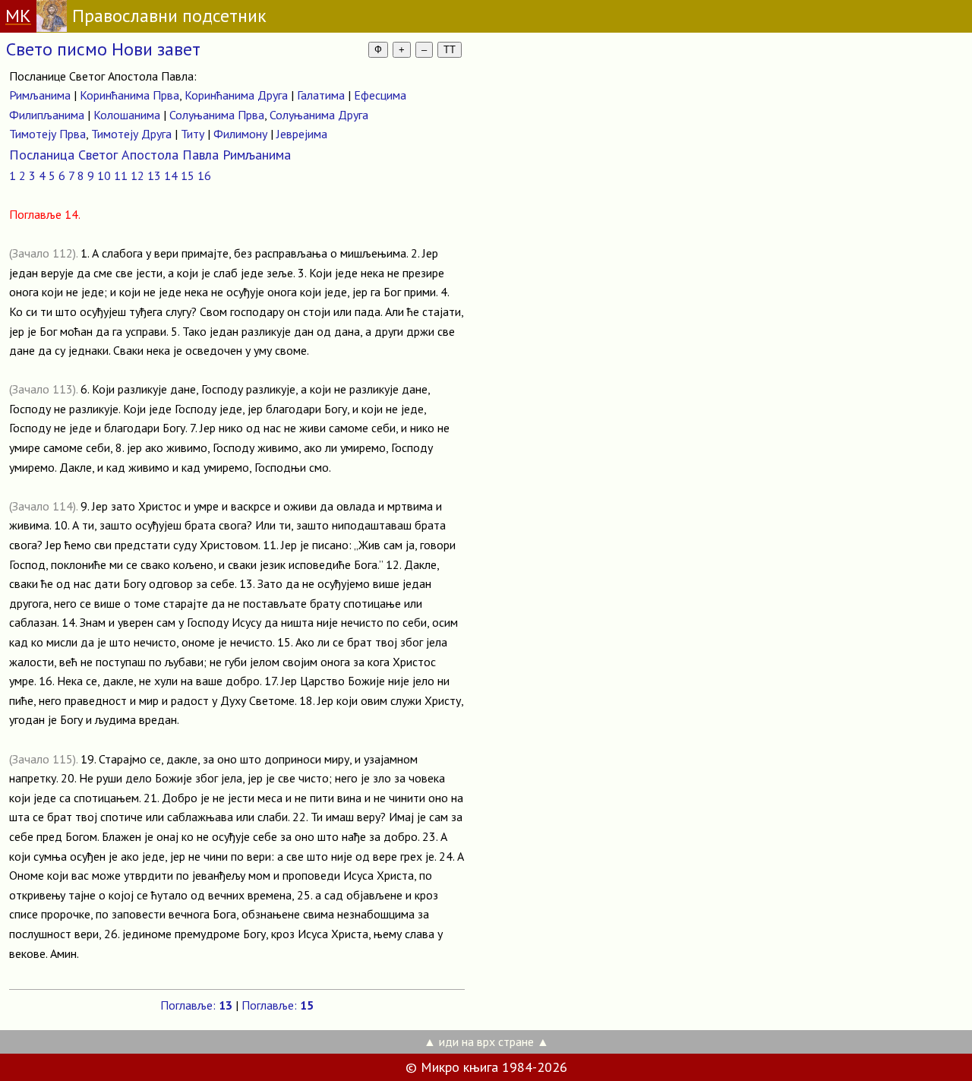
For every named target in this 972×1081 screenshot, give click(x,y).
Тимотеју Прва (47, 133)
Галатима (321, 95)
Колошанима (126, 114)
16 (204, 175)
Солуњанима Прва (216, 114)
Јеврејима (301, 133)
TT (449, 49)
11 (121, 175)
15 (187, 175)
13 (154, 175)
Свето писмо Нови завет (103, 49)
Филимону (240, 133)
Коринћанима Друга (236, 95)
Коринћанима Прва (129, 95)
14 (171, 175)
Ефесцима (380, 95)
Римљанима (40, 95)
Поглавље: (196, 1005)
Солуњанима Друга (319, 114)
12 (137, 175)
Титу (192, 133)
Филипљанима (46, 114)
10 (104, 175)
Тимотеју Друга (131, 133)
